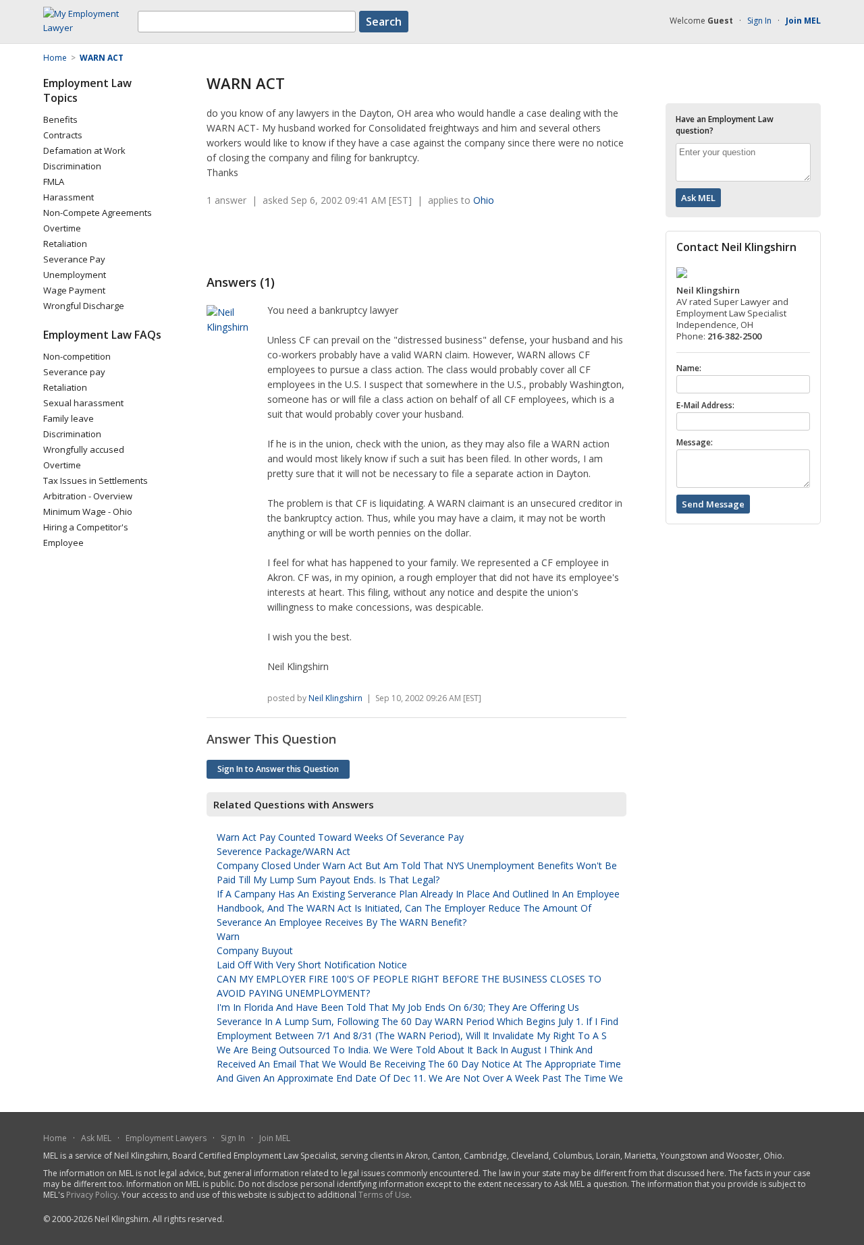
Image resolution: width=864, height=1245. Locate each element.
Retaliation (65, 244)
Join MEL (274, 1138)
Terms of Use (384, 1194)
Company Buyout (255, 950)
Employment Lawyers (166, 1138)
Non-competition (77, 356)
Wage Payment (74, 290)
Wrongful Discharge (83, 306)
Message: (694, 442)
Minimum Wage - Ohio (87, 511)
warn (228, 936)
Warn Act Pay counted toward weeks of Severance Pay (340, 837)
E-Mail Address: (705, 405)
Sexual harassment (83, 403)
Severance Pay (74, 259)
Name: (688, 368)
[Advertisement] (364, 241)
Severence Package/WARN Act (283, 851)
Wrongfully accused (83, 449)
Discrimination (72, 166)
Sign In (759, 20)
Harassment (68, 197)
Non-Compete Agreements (97, 212)
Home (55, 1138)
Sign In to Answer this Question (278, 769)
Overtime (62, 228)
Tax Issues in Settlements (95, 480)
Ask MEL (96, 1138)
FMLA (53, 181)
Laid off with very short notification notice (312, 964)
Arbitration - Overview (87, 496)
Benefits (60, 119)
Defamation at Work (84, 150)
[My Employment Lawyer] (90, 28)
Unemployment (74, 275)
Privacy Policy (91, 1194)
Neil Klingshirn (335, 698)
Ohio (483, 200)
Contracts (62, 135)
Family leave (68, 418)
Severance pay (74, 372)
